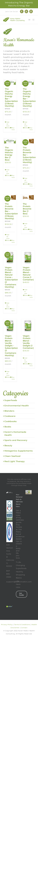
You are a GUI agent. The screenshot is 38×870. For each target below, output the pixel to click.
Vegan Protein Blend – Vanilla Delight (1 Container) (28, 342)
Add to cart (7, 171)
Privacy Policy (7, 625)
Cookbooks (10, 421)
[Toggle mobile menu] (34, 20)
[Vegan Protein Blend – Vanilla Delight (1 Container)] (28, 326)
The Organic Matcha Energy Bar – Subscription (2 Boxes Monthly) (11, 97)
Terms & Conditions (22, 625)
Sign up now (7, 124)
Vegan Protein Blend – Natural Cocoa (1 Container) (28, 273)
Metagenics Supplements (18, 451)
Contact (24, 628)
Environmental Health (16, 405)
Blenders (9, 411)
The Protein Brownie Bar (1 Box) (27, 209)
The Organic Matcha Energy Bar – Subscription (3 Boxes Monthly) (29, 97)
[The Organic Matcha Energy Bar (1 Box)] (10, 141)
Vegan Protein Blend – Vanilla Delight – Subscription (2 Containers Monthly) (11, 346)
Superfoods (10, 400)
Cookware (9, 416)
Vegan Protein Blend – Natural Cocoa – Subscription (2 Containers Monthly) (11, 277)
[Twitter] (8, 595)
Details (8, 127)
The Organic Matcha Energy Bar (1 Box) (9, 153)
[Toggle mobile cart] (29, 20)
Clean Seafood (12, 456)
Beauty (8, 445)
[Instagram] (8, 598)
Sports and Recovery (15, 440)
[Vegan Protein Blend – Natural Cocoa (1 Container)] (28, 257)
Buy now (13, 128)
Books (7, 426)
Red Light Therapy (14, 461)
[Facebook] (8, 592)
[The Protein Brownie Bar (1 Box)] (28, 197)
